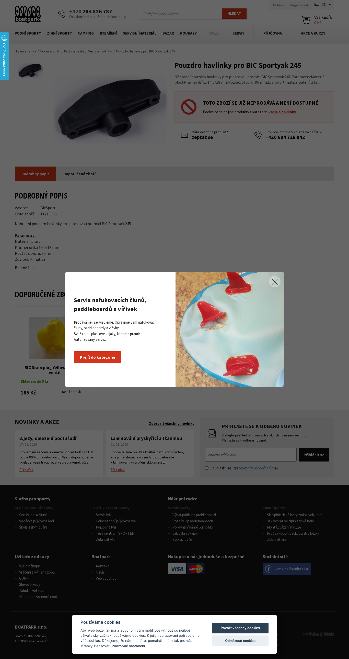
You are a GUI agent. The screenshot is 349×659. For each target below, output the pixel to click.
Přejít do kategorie (97, 357)
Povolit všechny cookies (240, 628)
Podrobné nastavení (128, 646)
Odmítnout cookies (240, 641)
